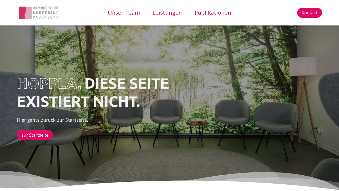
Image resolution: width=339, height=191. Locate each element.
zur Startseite (34, 135)
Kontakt (310, 13)
